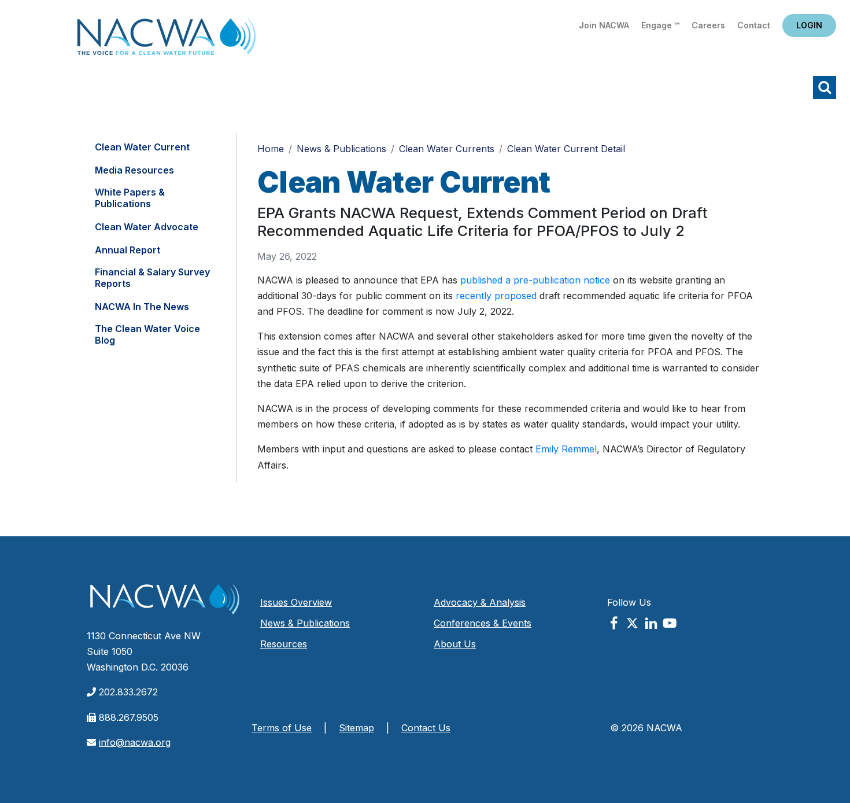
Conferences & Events (482, 623)
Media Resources (134, 170)
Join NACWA (604, 25)
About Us (455, 644)
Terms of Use (282, 728)
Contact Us (425, 728)
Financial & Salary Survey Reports (152, 277)
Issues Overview (296, 602)
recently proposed (496, 295)
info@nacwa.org (135, 742)
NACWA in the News (142, 306)
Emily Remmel (566, 449)
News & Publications (341, 148)
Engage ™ (660, 25)
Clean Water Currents (446, 148)
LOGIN (809, 25)
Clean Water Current (142, 147)
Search (824, 87)
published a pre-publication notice (535, 280)
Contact (753, 25)
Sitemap (356, 728)
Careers (708, 25)
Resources (283, 644)
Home (166, 40)
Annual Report (127, 250)
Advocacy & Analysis (480, 602)
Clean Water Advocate (146, 227)
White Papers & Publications (130, 197)
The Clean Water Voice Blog (147, 334)
